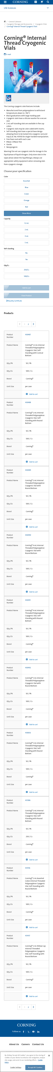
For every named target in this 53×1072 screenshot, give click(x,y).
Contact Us (38, 1044)
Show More (26, 213)
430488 (28, 402)
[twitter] (28, 1031)
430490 (28, 535)
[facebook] (23, 1031)
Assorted (26, 181)
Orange (26, 200)
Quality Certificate (15, 301)
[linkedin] (38, 1031)
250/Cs (26, 270)
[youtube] (33, 1031)
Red (26, 207)
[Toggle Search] (48, 2)
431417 (27, 936)
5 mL (26, 242)
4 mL (26, 236)
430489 (28, 470)
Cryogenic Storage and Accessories (19, 24)
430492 (28, 668)
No (26, 253)
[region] (26, 1062)
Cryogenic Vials (41, 24)
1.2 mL (26, 223)
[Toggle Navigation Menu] (5, 2)
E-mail (8, 54)
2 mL (26, 229)
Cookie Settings (15, 1067)
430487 (28, 334)
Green (26, 194)
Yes (26, 259)
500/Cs (26, 276)
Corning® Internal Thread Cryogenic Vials (22, 26)
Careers (25, 1044)
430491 (28, 600)
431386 (27, 800)
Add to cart (33, 394)
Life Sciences (10, 7)
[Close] (49, 1055)
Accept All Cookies (35, 1067)
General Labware (15, 21)
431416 (27, 868)
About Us (14, 1044)
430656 (28, 733)
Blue (26, 187)
